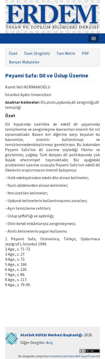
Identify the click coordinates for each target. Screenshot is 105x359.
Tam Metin (65, 53)
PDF (85, 53)
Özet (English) (37, 53)
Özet (13, 53)
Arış (49, 342)
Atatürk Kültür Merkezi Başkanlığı (51, 334)
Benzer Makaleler (24, 61)
